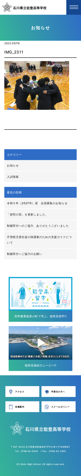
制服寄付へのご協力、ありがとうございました (38, 225)
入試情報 (13, 176)
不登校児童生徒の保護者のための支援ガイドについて (39, 239)
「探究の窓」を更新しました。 (27, 214)
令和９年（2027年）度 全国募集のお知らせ (37, 203)
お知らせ (13, 165)
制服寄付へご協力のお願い (24, 254)
